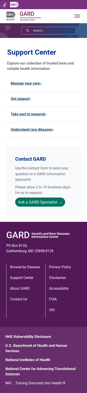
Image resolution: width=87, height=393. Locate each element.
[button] (77, 16)
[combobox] (54, 30)
